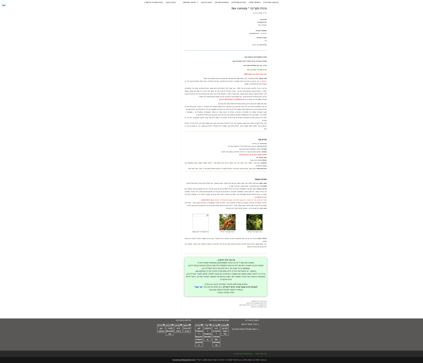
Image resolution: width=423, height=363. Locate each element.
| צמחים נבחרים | (222, 2)
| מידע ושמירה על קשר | (153, 2)
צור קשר (198, 287)
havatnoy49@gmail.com (184, 360)
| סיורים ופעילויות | (238, 2)
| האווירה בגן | (206, 2)
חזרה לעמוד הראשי (249, 324)
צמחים (255, 13)
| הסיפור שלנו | (254, 2)
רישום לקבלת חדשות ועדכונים (244, 329)
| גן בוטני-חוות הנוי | (271, 2)
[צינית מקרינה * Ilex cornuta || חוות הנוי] (204, 48)
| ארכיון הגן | (171, 2)
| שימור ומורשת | (189, 2)
